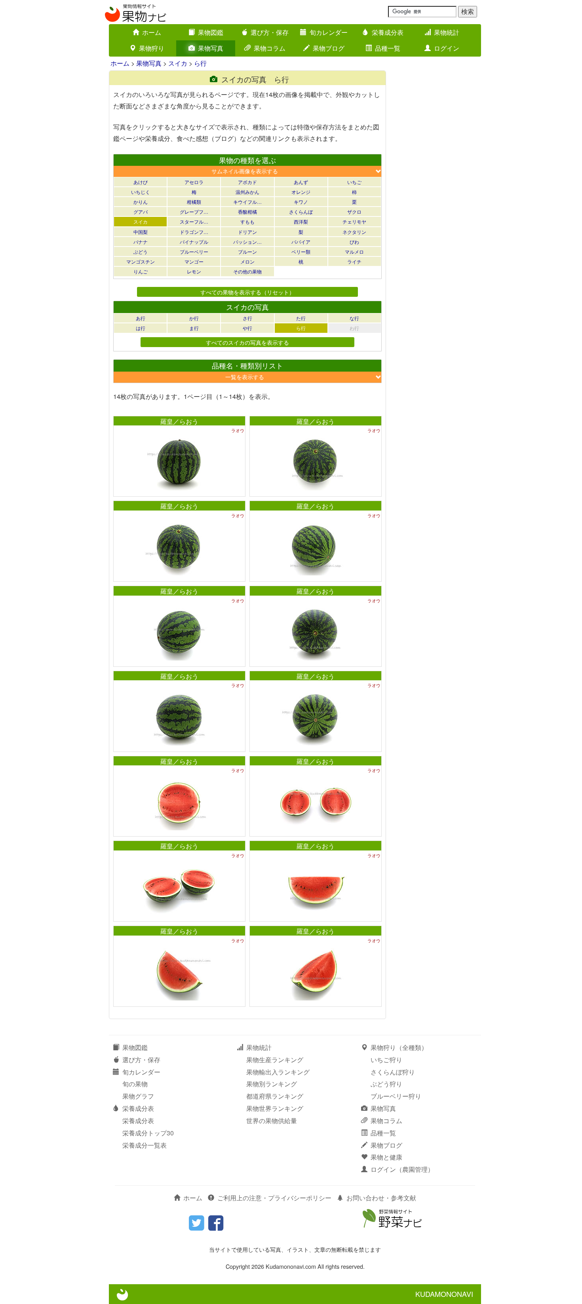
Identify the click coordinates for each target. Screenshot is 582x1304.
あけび (140, 181)
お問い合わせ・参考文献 (381, 1197)
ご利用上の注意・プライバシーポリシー (274, 1197)
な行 (354, 318)
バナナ (140, 241)
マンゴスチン (140, 261)
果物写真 (210, 48)
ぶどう (140, 251)
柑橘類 (194, 201)
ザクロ (354, 211)
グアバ (140, 211)
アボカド (247, 181)
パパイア (300, 241)
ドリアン (247, 231)
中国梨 (140, 231)
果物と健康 (386, 1157)
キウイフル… (247, 201)
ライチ (354, 261)
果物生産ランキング (274, 1059)
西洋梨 (301, 221)
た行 (301, 318)
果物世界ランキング (274, 1108)
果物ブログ (328, 48)
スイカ (177, 63)
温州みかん (247, 191)
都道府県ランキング (274, 1096)
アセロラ (194, 181)
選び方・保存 (270, 32)
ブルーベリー (194, 251)
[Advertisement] (437, 189)
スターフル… (194, 221)
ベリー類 (300, 251)
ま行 (194, 328)
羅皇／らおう (179, 421)
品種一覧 (387, 48)
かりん (140, 201)
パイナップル (194, 241)
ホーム (151, 32)
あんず (301, 181)
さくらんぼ (301, 211)
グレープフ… (194, 211)
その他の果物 (247, 271)
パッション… (247, 241)
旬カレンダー (329, 32)
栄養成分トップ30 (148, 1132)
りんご (140, 271)
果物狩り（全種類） (399, 1047)
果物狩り (151, 48)
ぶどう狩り (386, 1083)
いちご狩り (386, 1059)
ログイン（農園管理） (402, 1169)
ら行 (200, 63)
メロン (247, 261)
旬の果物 (135, 1083)
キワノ (301, 201)
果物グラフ (138, 1096)
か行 (194, 318)
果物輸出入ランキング (278, 1071)
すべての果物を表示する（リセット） (247, 292)
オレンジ (300, 191)
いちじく (140, 191)
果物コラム (269, 48)
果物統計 (446, 32)
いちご (354, 181)
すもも (247, 221)
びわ (354, 241)
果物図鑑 (210, 32)
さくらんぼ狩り (393, 1071)
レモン (194, 271)
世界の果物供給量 (271, 1120)
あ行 (140, 318)
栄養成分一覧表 (144, 1145)
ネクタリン (354, 231)
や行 (247, 328)
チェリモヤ (354, 221)
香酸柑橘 (247, 211)
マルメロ (354, 251)
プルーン (247, 251)
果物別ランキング (271, 1083)
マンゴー (194, 261)
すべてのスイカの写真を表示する (247, 342)
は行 (140, 328)
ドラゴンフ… (194, 231)
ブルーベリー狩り (396, 1096)
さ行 (247, 318)
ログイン (446, 48)
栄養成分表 (387, 32)
